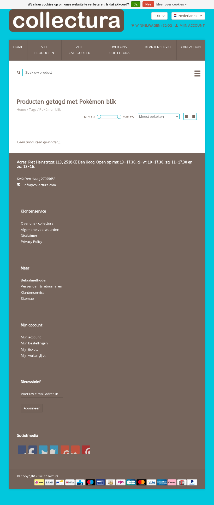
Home (18, 46)
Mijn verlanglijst (33, 355)
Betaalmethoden (34, 280)
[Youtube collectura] (65, 449)
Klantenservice (158, 46)
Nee (148, 4)
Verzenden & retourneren (41, 286)
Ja (136, 4)
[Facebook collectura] (22, 449)
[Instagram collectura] (86, 449)
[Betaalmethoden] (39, 482)
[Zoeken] (19, 72)
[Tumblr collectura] (75, 449)
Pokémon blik (50, 109)
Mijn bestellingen (34, 343)
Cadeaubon (191, 46)
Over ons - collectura (119, 49)
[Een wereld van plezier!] (68, 20)
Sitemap (27, 298)
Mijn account (192, 25)
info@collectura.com (40, 185)
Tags (33, 109)
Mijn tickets (29, 349)
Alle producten (44, 49)
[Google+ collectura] (43, 449)
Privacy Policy (31, 241)
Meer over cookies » (171, 4)
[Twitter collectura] (32, 449)
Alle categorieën (80, 49)
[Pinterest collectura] (54, 449)
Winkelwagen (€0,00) (154, 25)
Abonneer (32, 408)
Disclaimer (29, 235)
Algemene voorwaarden (40, 229)
